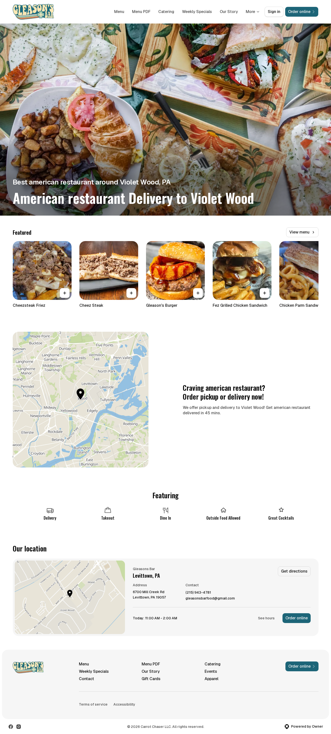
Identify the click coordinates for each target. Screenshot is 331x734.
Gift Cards (151, 678)
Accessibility (124, 704)
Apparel (211, 678)
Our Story (229, 11)
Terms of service (93, 704)
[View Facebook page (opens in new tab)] (11, 727)
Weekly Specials (197, 11)
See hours (266, 618)
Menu (119, 11)
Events (211, 671)
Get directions (294, 571)
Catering (166, 11)
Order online (296, 618)
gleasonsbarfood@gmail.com (210, 598)
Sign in (274, 11)
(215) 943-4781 (198, 592)
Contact (86, 678)
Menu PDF (141, 11)
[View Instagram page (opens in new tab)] (19, 727)
